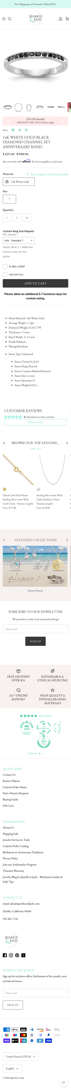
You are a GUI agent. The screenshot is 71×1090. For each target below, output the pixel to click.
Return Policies (11, 781)
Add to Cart (35, 283)
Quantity (8, 210)
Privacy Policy (10, 858)
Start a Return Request (15, 793)
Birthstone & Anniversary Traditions (23, 852)
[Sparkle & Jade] (35, 18)
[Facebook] (5, 955)
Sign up (35, 641)
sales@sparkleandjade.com (24, 903)
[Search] (11, 18)
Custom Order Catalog (15, 846)
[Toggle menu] (4, 18)
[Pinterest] (17, 955)
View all (35, 448)
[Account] (59, 18)
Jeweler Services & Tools (16, 840)
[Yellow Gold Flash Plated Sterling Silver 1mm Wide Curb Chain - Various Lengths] (18, 469)
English (10, 1068)
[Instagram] (11, 955)
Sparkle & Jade (17, 1077)
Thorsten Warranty (13, 871)
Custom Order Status (15, 787)
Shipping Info (10, 834)
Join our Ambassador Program (20, 864)
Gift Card (8, 805)
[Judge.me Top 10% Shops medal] (44, 742)
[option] (35, 64)
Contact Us (9, 774)
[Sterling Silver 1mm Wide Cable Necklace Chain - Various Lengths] (52, 469)
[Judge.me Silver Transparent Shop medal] (44, 728)
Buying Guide (10, 799)
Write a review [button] (35, 422)
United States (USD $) (18, 1056)
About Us (8, 827)
